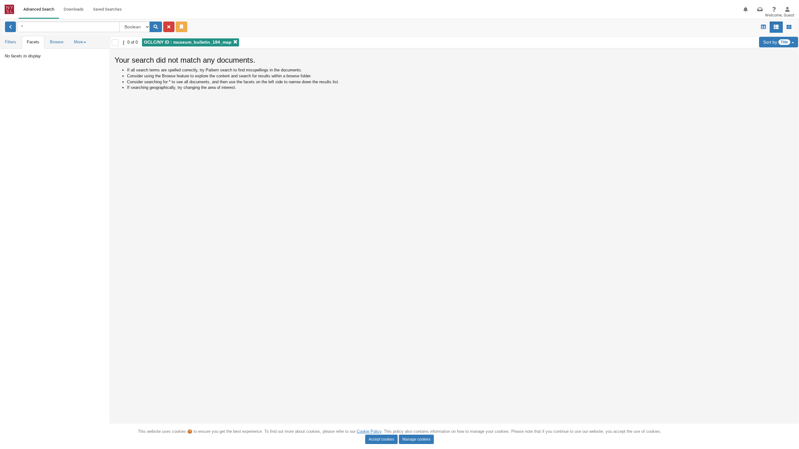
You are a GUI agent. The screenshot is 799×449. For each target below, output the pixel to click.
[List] (776, 27)
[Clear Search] (168, 27)
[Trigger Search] (156, 27)
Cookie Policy (369, 431)
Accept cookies (381, 439)
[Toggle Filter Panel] (10, 27)
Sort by (775, 42)
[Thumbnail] (789, 27)
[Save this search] (181, 27)
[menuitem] (39, 9)
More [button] (78, 42)
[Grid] (763, 27)
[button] (745, 9)
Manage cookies (416, 439)
